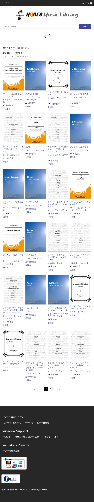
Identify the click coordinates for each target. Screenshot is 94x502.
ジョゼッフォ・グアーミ (58, 210)
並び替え (18, 53)
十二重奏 (6, 109)
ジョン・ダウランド (33, 373)
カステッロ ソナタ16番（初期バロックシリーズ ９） (13, 149)
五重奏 (73, 270)
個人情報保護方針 (11, 450)
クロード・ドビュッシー (13, 261)
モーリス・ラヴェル (33, 205)
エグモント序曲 (31, 94)
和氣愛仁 (32, 103)
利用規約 (7, 436)
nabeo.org (29, 422)
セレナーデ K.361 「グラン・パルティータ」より (58, 309)
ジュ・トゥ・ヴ (31, 308)
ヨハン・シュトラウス (79, 150)
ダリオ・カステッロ (11, 155)
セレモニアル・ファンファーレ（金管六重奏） (80, 307)
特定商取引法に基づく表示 (27, 436)
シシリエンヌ (30, 255)
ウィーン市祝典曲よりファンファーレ (13, 95)
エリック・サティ (32, 311)
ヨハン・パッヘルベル (34, 150)
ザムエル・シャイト (56, 263)
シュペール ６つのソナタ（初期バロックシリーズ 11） (80, 257)
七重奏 (28, 380)
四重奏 (73, 157)
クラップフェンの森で (79, 147)
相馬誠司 (9, 105)
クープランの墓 (31, 202)
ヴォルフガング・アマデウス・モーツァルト (80, 209)
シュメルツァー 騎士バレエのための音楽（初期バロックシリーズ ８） (13, 310)
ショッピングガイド (51, 436)
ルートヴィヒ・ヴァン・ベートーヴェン (35, 98)
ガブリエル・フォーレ (34, 258)
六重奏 (73, 315)
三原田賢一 (55, 103)
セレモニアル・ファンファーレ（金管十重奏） (13, 362)
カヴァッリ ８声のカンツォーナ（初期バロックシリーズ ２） (58, 149)
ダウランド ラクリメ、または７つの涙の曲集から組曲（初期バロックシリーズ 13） (35, 366)
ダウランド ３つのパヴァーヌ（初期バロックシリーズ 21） (58, 365)
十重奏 (28, 106)
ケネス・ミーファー (78, 312)
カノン (28, 147)
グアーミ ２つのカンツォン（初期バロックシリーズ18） (58, 204)
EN (91, 3)
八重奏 (50, 164)
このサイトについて (12, 422)
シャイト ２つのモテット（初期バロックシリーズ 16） (58, 257)
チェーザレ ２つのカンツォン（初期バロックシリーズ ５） (80, 365)
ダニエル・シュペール (79, 263)
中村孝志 (9, 158)
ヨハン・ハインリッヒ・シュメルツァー (13, 317)
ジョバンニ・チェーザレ (80, 371)
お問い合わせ (43, 422)
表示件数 (6, 53)
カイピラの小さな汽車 (79, 94)
